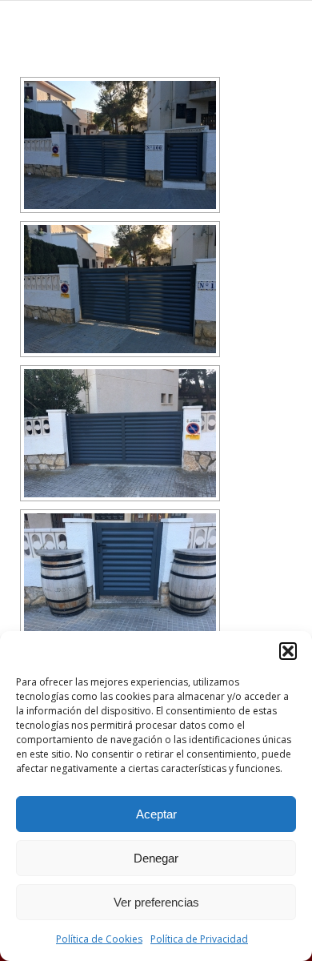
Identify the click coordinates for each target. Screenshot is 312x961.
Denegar (156, 858)
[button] (288, 651)
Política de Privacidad (199, 939)
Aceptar (156, 814)
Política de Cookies (99, 939)
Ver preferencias (156, 902)
